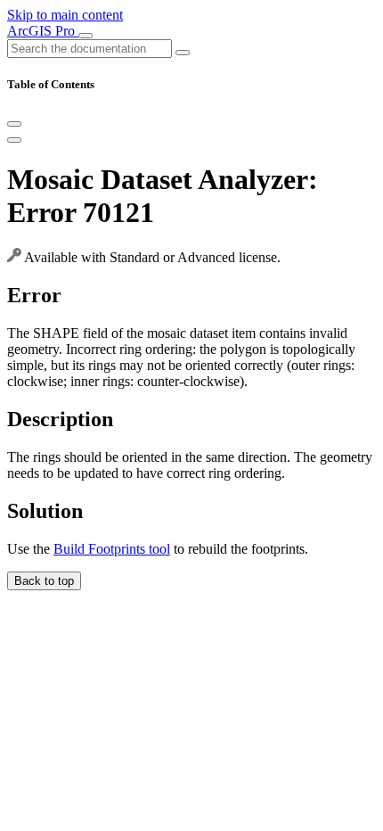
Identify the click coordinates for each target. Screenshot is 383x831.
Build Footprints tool (111, 548)
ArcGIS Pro (42, 30)
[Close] (14, 124)
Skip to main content (65, 14)
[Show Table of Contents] (14, 140)
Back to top (44, 581)
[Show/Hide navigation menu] (85, 35)
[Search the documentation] (182, 52)
